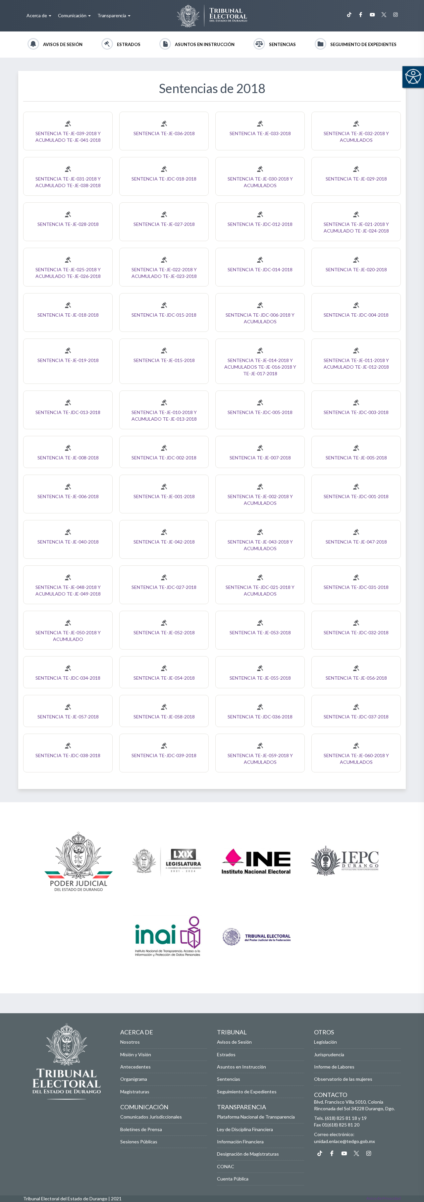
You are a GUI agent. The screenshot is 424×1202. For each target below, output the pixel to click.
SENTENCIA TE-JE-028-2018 (68, 224)
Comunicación (72, 15)
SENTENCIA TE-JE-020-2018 (356, 269)
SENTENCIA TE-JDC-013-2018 (67, 412)
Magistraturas (134, 1091)
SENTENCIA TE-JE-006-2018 (68, 496)
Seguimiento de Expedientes (363, 44)
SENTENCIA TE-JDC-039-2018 (164, 755)
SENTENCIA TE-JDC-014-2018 (260, 269)
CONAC (225, 1166)
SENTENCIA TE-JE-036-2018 (164, 133)
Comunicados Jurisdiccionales (151, 1117)
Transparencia (112, 15)
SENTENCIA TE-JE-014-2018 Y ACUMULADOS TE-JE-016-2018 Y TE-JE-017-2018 (260, 366)
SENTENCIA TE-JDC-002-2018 (164, 457)
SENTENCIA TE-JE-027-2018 (164, 224)
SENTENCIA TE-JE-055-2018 (260, 678)
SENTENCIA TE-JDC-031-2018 (356, 587)
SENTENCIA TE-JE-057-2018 (68, 716)
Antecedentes (135, 1067)
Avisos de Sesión (62, 44)
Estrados (128, 44)
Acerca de (37, 15)
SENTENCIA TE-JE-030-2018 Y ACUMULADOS (260, 182)
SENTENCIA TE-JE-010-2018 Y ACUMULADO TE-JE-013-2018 (164, 415)
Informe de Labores (334, 1067)
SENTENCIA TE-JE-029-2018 (356, 179)
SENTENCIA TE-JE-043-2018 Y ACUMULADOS (260, 545)
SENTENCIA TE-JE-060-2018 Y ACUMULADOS (356, 759)
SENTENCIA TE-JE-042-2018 (164, 542)
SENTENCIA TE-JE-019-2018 (68, 360)
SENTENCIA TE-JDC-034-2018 (67, 678)
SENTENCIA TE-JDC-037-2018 (356, 716)
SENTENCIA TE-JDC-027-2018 (164, 587)
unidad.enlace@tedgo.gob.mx (344, 1141)
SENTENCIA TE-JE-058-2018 (164, 716)
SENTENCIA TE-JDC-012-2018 (260, 224)
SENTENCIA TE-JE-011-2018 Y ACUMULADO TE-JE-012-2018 (356, 363)
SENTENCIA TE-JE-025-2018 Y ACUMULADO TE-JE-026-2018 (68, 273)
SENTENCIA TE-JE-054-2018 (164, 678)
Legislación (325, 1042)
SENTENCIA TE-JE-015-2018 (164, 360)
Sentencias (282, 44)
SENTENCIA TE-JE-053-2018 (260, 632)
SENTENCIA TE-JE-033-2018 (260, 133)
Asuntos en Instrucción (205, 44)
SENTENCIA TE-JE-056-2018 (356, 678)
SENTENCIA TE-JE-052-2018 (164, 632)
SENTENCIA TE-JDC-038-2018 (67, 755)
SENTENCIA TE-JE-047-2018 (356, 542)
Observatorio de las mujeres (343, 1079)
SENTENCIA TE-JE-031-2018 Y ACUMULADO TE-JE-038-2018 (68, 182)
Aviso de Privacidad (383, 1198)
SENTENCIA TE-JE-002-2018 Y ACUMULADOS (260, 500)
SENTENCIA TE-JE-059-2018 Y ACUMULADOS (260, 759)
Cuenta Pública (232, 1178)
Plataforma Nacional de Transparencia (256, 1117)
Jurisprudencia (329, 1054)
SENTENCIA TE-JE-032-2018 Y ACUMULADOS (356, 137)
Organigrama (133, 1079)
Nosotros (130, 1042)
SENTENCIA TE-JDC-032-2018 (356, 632)
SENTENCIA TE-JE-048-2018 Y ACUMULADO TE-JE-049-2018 (68, 590)
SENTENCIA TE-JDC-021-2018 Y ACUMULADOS (260, 590)
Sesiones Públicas (138, 1141)
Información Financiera (240, 1141)
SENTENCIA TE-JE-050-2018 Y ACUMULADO (68, 636)
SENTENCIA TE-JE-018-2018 (68, 315)
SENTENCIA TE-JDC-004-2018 (356, 315)
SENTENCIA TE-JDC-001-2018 (356, 496)
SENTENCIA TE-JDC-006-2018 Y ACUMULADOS (260, 318)
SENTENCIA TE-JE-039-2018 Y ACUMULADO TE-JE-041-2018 (68, 137)
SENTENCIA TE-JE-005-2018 (356, 457)
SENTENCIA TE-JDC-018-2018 (164, 179)
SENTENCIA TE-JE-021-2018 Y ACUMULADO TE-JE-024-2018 (356, 227)
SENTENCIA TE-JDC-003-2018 (356, 412)
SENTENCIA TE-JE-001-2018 (164, 496)
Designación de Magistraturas (248, 1154)
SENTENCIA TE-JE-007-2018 (260, 457)
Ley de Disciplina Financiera (245, 1129)
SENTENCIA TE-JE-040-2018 (68, 542)
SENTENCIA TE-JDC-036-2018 (260, 716)
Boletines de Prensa (141, 1129)
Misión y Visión (135, 1054)
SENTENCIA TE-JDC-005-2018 (260, 412)
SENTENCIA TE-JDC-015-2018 (164, 315)
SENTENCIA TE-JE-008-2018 (68, 457)
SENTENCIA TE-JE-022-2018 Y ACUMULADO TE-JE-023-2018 (164, 273)
